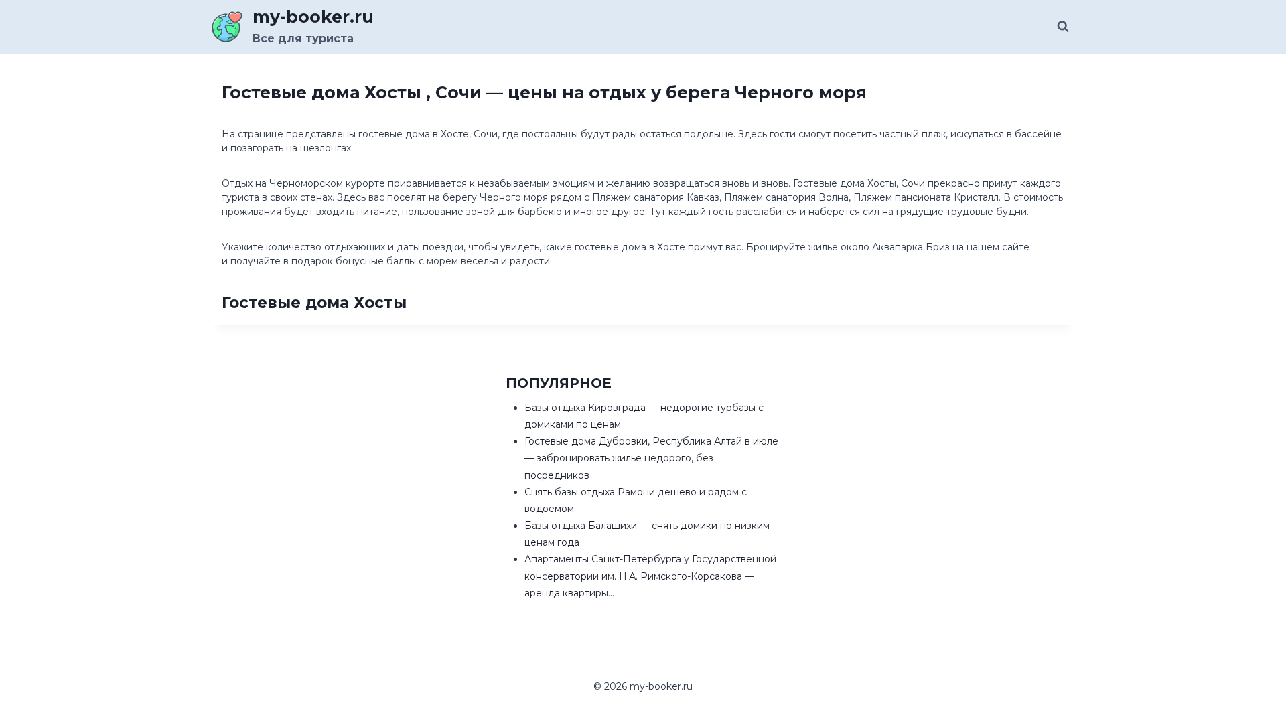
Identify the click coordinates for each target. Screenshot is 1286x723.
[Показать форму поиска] (1063, 27)
